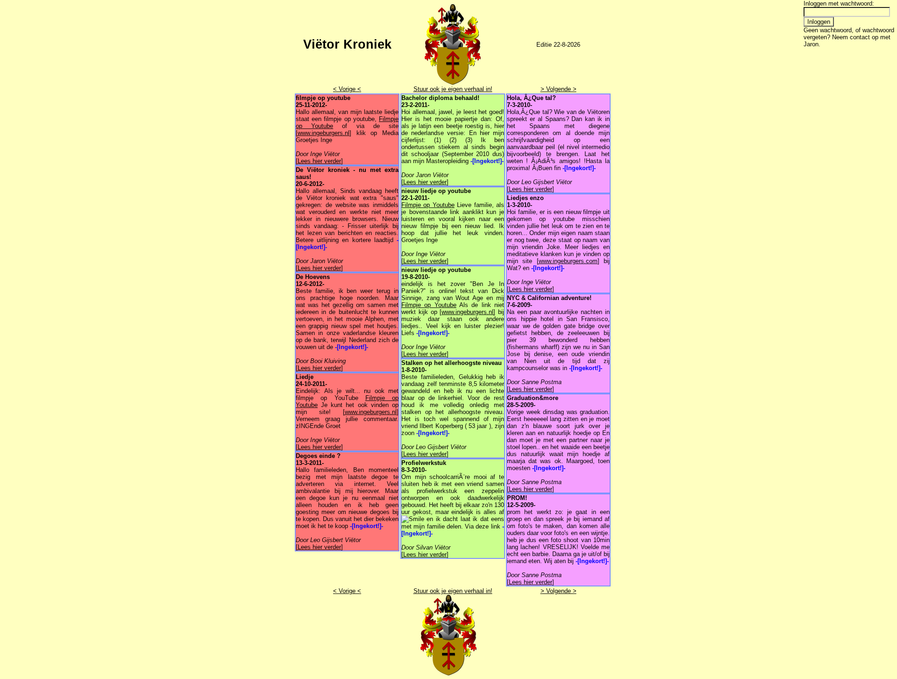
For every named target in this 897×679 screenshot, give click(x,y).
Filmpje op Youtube (428, 204)
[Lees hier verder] (319, 160)
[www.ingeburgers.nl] (323, 132)
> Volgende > (559, 89)
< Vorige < (347, 89)
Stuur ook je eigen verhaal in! (452, 89)
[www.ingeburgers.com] (568, 260)
